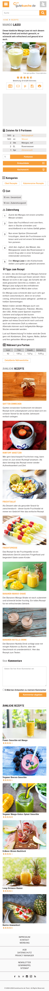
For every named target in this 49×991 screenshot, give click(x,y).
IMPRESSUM (24, 937)
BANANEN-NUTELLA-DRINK (15, 640)
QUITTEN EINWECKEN (12, 404)
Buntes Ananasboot (11, 925)
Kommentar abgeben (32, 695)
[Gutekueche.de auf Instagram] (27, 976)
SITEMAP (24, 968)
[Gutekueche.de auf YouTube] (19, 976)
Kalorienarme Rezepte (33, 183)
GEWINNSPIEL (24, 965)
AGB (24, 950)
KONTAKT (24, 940)
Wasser (25, 139)
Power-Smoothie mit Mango (15, 740)
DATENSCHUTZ (24, 952)
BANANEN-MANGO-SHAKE (14, 593)
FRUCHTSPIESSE (10, 548)
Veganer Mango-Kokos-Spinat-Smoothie (21, 814)
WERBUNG (25, 943)
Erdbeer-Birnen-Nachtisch (14, 851)
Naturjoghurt (27, 135)
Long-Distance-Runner (13, 888)
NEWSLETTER (24, 962)
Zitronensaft (27, 150)
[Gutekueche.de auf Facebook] (14, 976)
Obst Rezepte (11, 183)
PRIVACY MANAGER (24, 955)
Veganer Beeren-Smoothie (15, 777)
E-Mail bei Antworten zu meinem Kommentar (25, 690)
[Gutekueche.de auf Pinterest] (23, 976)
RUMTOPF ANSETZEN (12, 453)
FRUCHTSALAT (9, 501)
